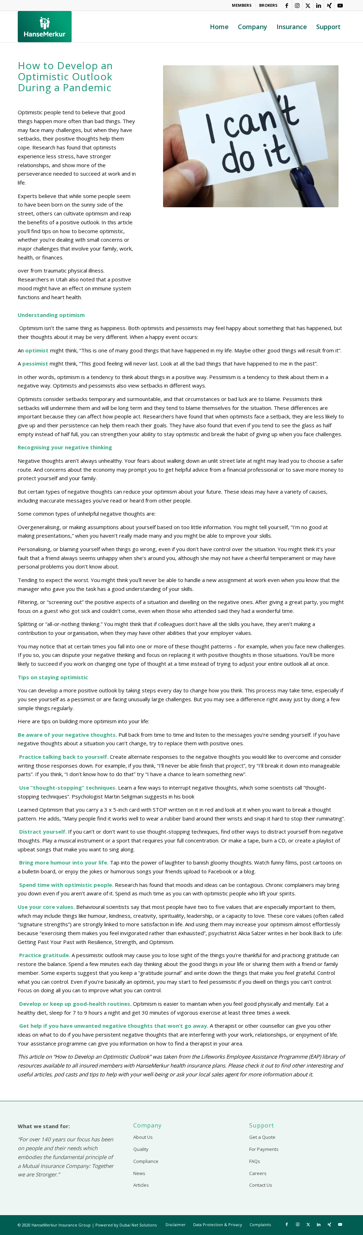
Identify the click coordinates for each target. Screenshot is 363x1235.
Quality (141, 1149)
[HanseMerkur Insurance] (45, 26)
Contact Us (260, 1185)
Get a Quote (262, 1137)
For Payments (264, 1149)
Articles (141, 1185)
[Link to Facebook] (286, 5)
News (139, 1173)
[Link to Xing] (329, 5)
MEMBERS (242, 5)
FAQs (254, 1161)
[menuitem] (242, 5)
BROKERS (268, 5)
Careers (258, 1173)
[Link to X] (308, 5)
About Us (143, 1137)
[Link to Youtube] (340, 5)
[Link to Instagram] (297, 5)
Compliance (145, 1161)
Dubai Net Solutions (138, 1225)
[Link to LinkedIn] (318, 5)
